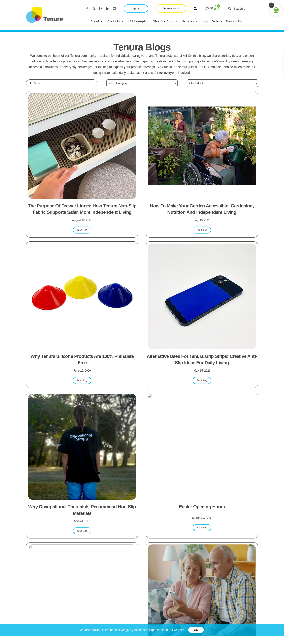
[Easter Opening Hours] (202, 397)
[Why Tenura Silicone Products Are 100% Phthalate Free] (82, 246)
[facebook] (87, 8)
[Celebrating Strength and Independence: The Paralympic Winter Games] (82, 547)
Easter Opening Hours (202, 506)
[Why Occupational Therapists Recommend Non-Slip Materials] (82, 397)
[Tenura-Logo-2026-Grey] (44, 9)
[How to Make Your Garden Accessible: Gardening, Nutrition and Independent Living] (202, 96)
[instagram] (100, 8)
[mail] (114, 8)
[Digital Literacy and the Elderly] (202, 547)
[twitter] (94, 8)
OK (196, 630)
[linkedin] (107, 8)
